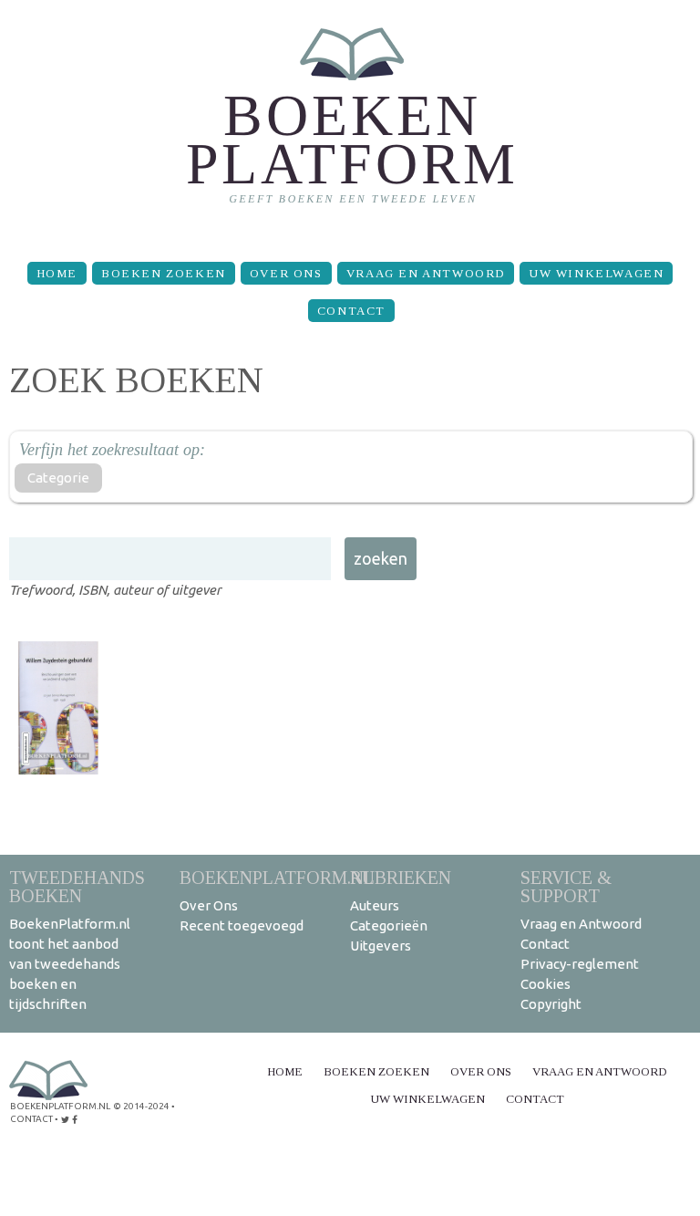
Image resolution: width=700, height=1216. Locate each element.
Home (56, 273)
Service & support (566, 886)
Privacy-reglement (579, 964)
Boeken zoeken (163, 273)
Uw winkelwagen (596, 273)
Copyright (551, 1004)
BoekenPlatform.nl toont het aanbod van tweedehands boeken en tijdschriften (69, 964)
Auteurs (374, 905)
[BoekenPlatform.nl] (350, 123)
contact (31, 1119)
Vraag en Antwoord (425, 273)
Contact (351, 310)
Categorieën (388, 925)
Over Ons (286, 273)
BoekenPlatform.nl (277, 877)
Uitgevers (380, 945)
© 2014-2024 (141, 1106)
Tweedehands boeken (77, 886)
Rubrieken (400, 877)
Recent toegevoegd (242, 925)
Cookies (545, 984)
